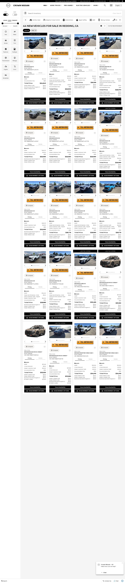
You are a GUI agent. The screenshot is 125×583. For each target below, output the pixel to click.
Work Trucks (55, 5)
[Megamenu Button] (111, 5)
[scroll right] (120, 20)
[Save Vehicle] (44, 61)
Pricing (29, 72)
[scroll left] (25, 20)
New (45, 5)
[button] (105, 5)
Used (14, 12)
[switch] (5, 13)
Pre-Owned (68, 5)
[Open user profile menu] (122, 1)
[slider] (2, 23)
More (95, 5)
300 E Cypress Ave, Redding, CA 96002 (65, 1)
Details (40, 72)
